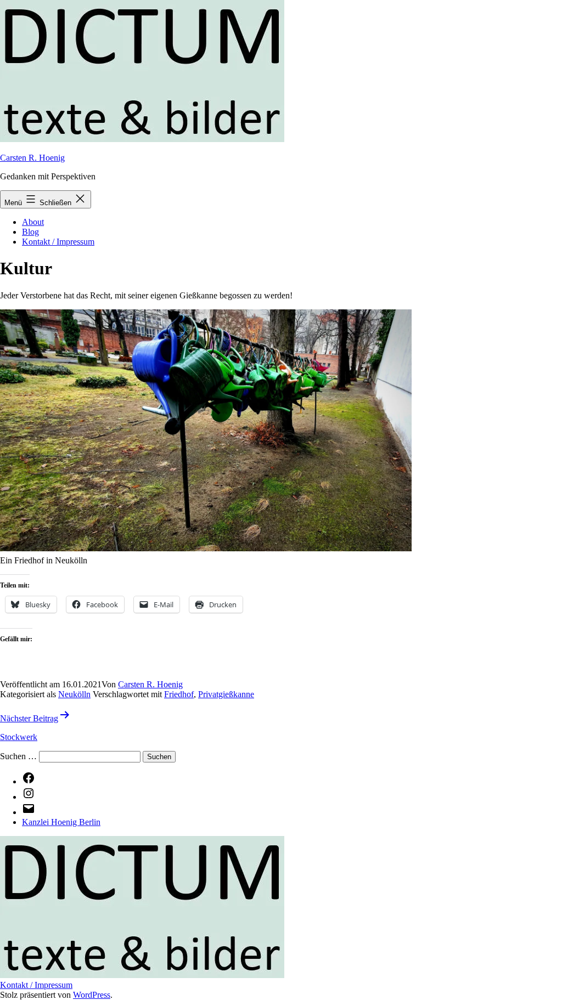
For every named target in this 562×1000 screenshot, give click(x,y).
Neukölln (74, 694)
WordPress (91, 994)
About (33, 222)
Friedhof (179, 694)
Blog (30, 231)
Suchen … (18, 756)
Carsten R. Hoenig (32, 157)
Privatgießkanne (226, 694)
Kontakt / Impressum (58, 241)
